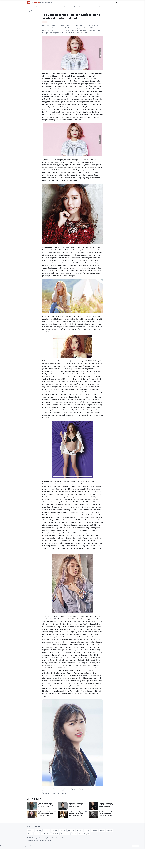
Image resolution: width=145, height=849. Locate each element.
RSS (40, 840)
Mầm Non (46, 830)
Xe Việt (74, 834)
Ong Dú (30, 834)
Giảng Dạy (71, 830)
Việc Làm (87, 7)
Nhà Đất (76, 7)
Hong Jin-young (58, 789)
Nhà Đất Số (55, 834)
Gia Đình (29, 7)
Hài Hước (112, 7)
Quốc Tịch (30, 830)
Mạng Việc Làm (65, 834)
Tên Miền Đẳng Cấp (84, 834)
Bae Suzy (66, 789)
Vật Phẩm (79, 830)
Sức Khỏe (59, 7)
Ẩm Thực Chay (46, 834)
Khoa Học (94, 7)
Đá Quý (87, 830)
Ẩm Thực (81, 7)
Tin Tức (118, 7)
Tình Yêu (106, 7)
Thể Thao (100, 7)
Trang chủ (29, 11)
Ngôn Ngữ (62, 830)
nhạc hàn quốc (47, 789)
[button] (112, 2)
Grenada (38, 830)
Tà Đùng (102, 830)
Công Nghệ (47, 7)
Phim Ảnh (40, 7)
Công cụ (35, 840)
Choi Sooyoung (75, 789)
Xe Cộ (70, 7)
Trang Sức (94, 830)
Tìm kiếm (29, 840)
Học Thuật (54, 830)
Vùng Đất (109, 830)
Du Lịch (53, 7)
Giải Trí (34, 7)
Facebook (50, 840)
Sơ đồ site (44, 840)
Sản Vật (37, 834)
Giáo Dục (65, 7)
